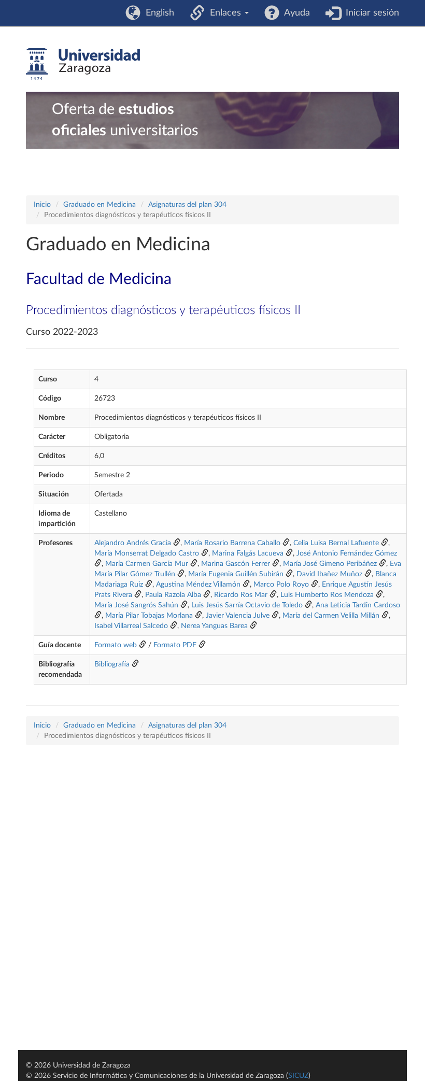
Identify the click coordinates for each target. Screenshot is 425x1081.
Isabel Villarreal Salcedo (131, 626)
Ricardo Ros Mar (240, 595)
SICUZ (298, 1075)
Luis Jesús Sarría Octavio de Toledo (247, 605)
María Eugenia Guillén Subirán (236, 574)
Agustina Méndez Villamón (198, 584)
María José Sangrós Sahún (136, 605)
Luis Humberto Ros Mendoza (327, 595)
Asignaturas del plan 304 (187, 204)
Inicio (42, 204)
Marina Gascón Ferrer (235, 563)
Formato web (115, 645)
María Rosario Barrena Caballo (232, 543)
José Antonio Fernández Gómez (346, 553)
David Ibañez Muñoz (329, 574)
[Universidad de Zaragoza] (83, 64)
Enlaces (224, 13)
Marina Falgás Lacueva (248, 553)
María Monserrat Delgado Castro (146, 553)
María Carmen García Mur (146, 563)
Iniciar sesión (370, 13)
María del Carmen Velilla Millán (330, 615)
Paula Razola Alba (173, 595)
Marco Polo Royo (281, 584)
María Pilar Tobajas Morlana (149, 615)
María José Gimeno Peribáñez (330, 563)
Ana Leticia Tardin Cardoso (358, 605)
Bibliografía (112, 664)
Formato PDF (174, 645)
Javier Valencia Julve (238, 615)
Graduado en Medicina (99, 204)
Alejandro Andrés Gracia (132, 543)
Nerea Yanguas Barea (214, 626)
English (157, 13)
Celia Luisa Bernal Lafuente (336, 543)
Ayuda (294, 13)
